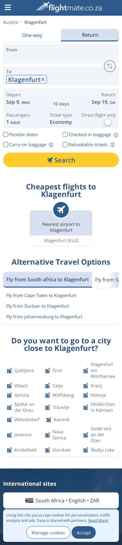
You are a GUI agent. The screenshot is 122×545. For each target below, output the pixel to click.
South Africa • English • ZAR (67, 500)
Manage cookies (48, 533)
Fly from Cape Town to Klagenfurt (41, 295)
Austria (10, 22)
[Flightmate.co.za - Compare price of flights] (69, 7)
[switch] (110, 66)
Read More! (98, 520)
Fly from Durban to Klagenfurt (37, 306)
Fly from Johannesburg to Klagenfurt (44, 317)
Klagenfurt (35, 22)
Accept (84, 533)
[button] (8, 8)
